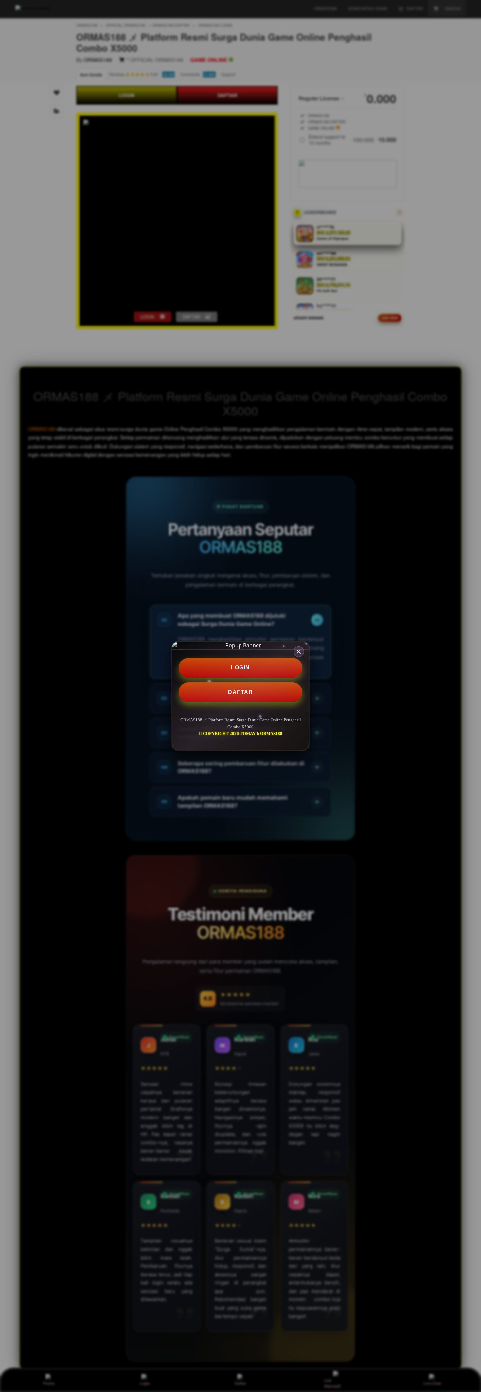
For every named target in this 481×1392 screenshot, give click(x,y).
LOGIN (240, 667)
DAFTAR (240, 692)
